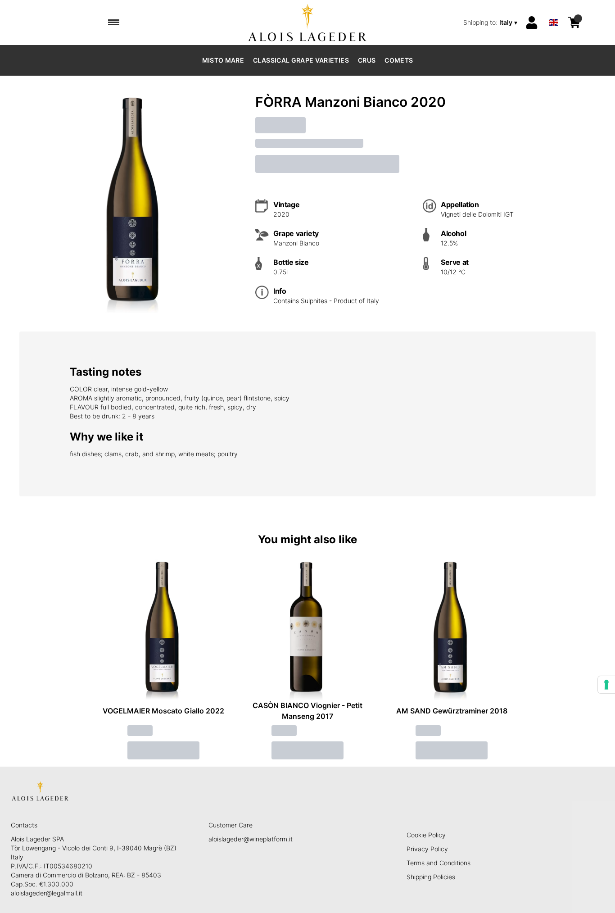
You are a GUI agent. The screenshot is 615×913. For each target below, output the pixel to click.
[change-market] (491, 22)
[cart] (574, 22)
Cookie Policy (426, 835)
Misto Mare (223, 60)
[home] (308, 22)
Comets (398, 60)
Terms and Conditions (438, 863)
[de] (554, 10)
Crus (366, 60)
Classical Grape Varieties (301, 60)
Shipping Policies (431, 877)
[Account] (531, 22)
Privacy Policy (427, 849)
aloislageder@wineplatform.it (250, 839)
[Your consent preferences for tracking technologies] (606, 684)
